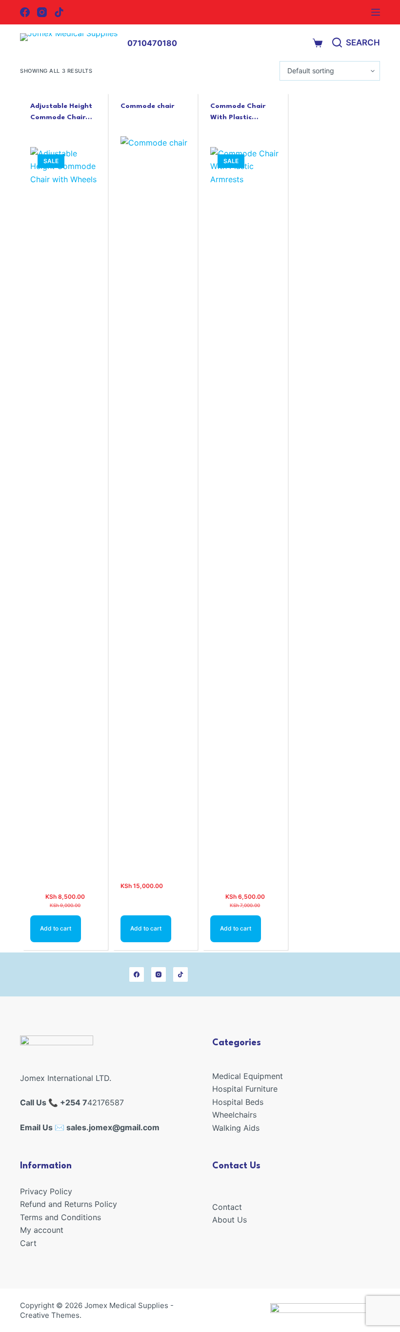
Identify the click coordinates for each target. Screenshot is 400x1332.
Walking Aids (236, 1128)
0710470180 (152, 43)
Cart (28, 1243)
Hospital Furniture (245, 1089)
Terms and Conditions (60, 1217)
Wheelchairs (234, 1115)
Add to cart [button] (55, 928)
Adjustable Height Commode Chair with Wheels (61, 117)
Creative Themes (50, 1315)
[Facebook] (25, 12)
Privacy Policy (46, 1191)
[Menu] (375, 12)
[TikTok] (59, 12)
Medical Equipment (247, 1076)
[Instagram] (42, 12)
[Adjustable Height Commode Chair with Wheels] (65, 513)
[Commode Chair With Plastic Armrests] (245, 513)
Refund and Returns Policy (68, 1204)
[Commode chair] (155, 502)
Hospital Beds (237, 1102)
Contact (227, 1207)
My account (41, 1230)
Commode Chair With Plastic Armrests (237, 117)
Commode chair (147, 106)
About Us (229, 1220)
